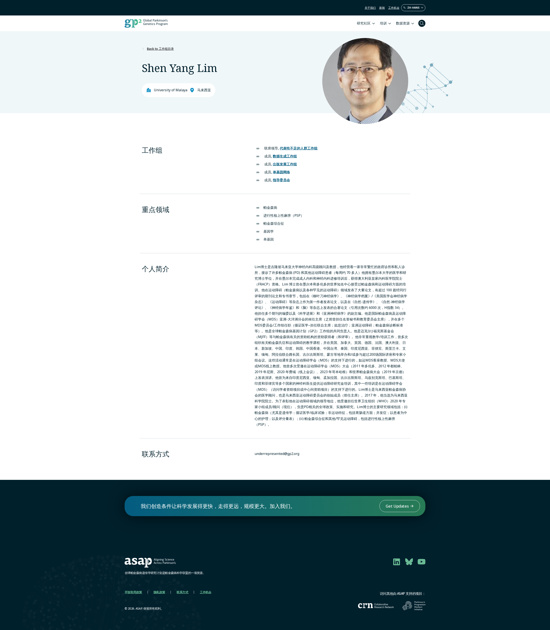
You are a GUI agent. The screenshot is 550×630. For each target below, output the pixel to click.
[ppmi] (413, 605)
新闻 (382, 8)
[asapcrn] (376, 605)
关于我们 (370, 8)
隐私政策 (159, 592)
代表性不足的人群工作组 (299, 148)
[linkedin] (396, 562)
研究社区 (364, 23)
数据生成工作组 (285, 156)
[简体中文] (413, 7)
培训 (383, 23)
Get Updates (397, 506)
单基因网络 (281, 172)
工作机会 (393, 8)
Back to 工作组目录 (160, 48)
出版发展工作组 (285, 164)
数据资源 (403, 23)
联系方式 (182, 592)
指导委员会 (281, 180)
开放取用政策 (133, 592)
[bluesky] (409, 562)
